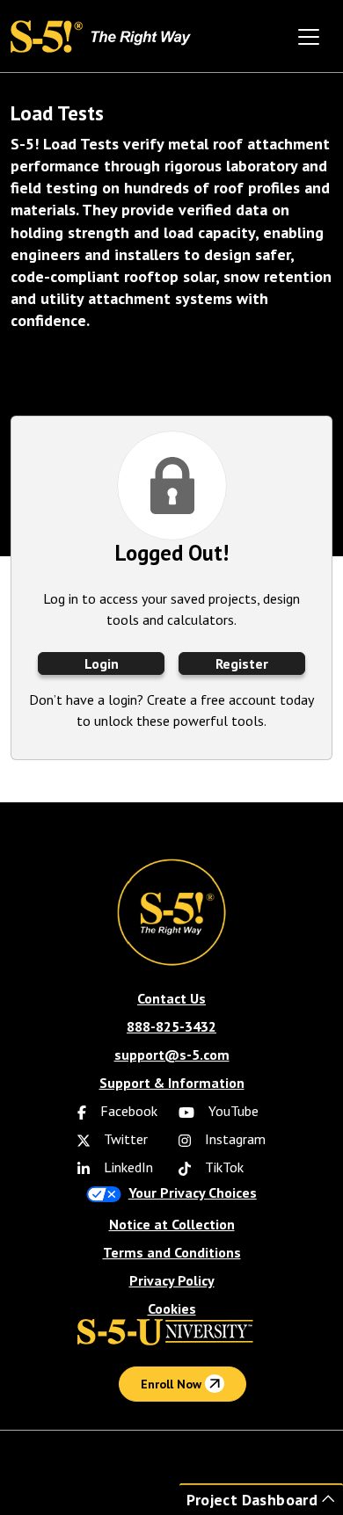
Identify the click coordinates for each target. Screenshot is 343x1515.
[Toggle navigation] (308, 37)
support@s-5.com (172, 1054)
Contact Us (171, 998)
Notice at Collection (172, 1224)
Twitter (124, 1139)
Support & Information (171, 1082)
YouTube (232, 1111)
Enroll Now (173, 1384)
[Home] (105, 35)
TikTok (222, 1167)
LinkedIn (126, 1167)
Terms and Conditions (172, 1252)
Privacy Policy (172, 1280)
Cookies (172, 1308)
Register (241, 663)
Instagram (233, 1139)
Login (101, 663)
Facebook (127, 1111)
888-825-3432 (171, 1026)
